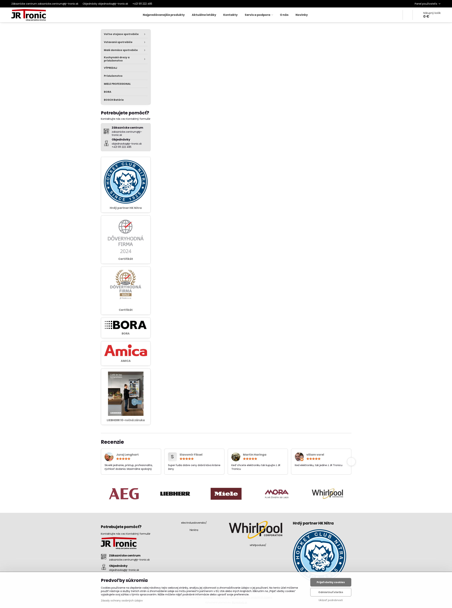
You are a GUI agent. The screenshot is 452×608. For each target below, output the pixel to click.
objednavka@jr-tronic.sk (124, 570)
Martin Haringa (254, 455)
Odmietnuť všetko (330, 592)
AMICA (126, 361)
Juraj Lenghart (127, 455)
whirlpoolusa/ (258, 545)
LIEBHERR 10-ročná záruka (126, 420)
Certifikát (125, 259)
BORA (126, 333)
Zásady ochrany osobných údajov (122, 600)
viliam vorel (315, 455)
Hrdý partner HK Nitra (126, 208)
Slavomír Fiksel (191, 455)
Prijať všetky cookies (331, 582)
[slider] (123, 458)
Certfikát (126, 310)
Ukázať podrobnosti (331, 600)
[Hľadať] (408, 15)
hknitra (194, 530)
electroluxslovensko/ (194, 523)
